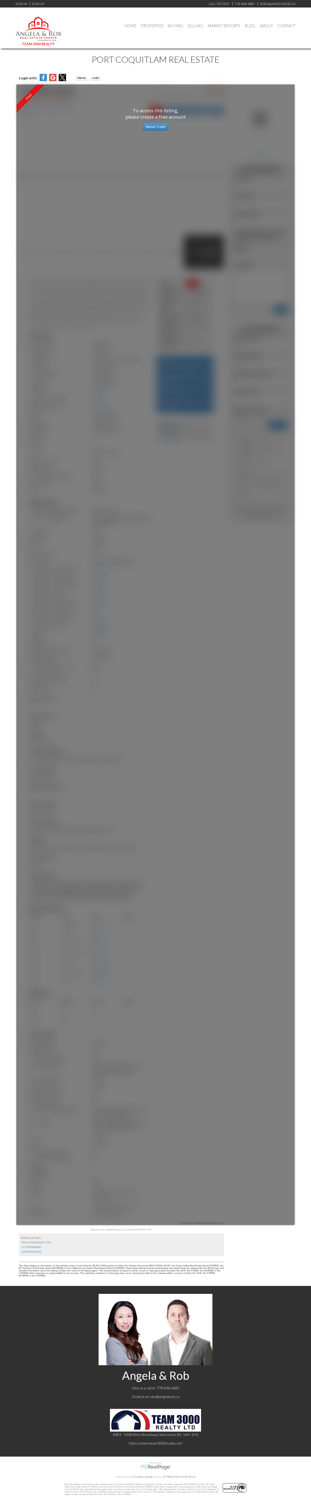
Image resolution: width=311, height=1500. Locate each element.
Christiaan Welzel (142, 1476)
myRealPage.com (155, 1467)
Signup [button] (81, 77)
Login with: (28, 78)
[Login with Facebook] (43, 80)
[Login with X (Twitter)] (62, 80)
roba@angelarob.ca (164, 1396)
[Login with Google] (52, 80)
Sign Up (38, 4)
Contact (287, 25)
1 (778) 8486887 (31, 1247)
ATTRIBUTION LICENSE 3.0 (179, 1476)
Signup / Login (155, 126)
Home (130, 25)
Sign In (21, 4)
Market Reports (224, 25)
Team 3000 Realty (38, 44)
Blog (250, 25)
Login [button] (95, 77)
